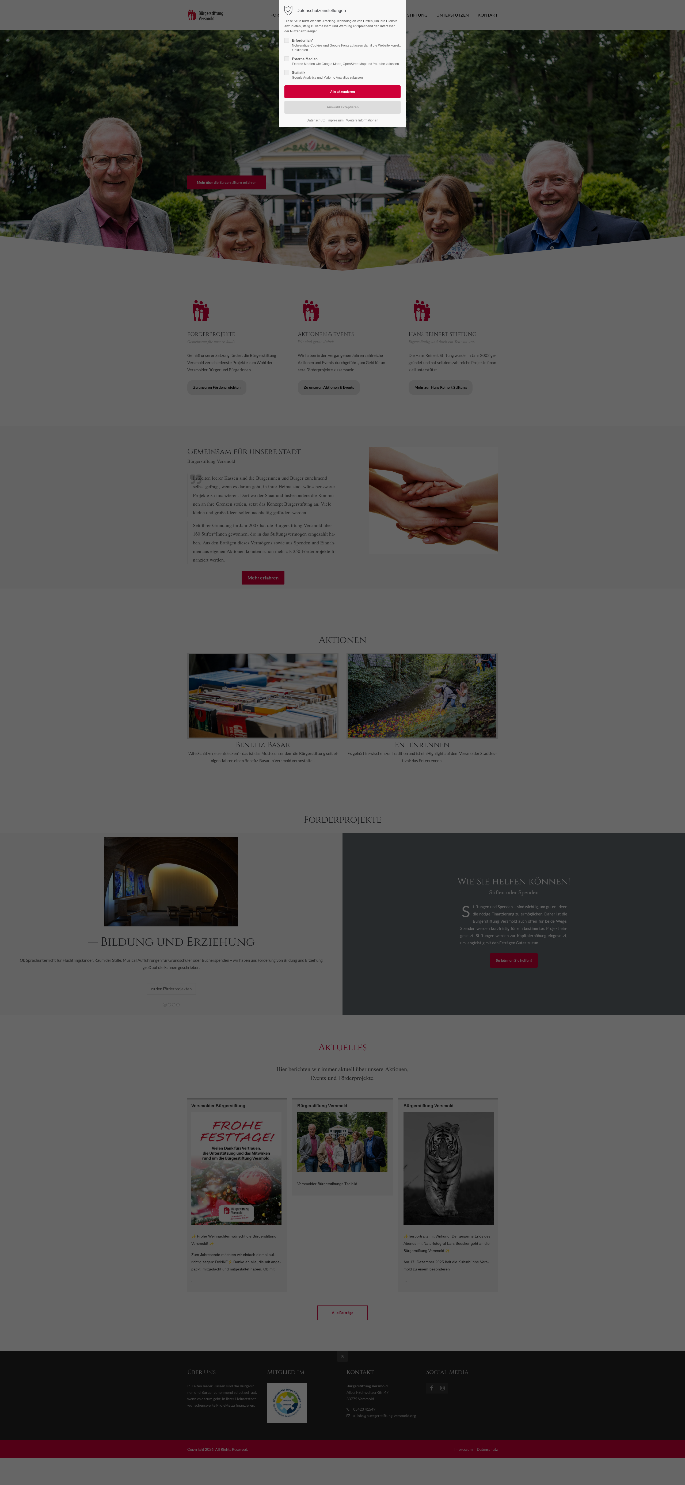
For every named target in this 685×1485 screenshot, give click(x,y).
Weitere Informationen (362, 120)
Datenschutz (316, 120)
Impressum (336, 120)
